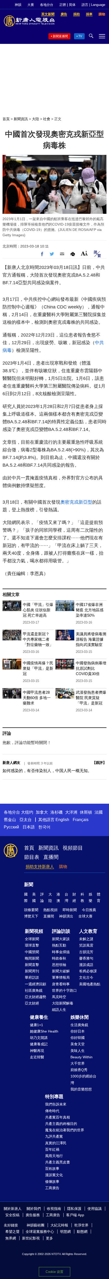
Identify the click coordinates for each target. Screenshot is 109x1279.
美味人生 (77, 1051)
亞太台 (26, 819)
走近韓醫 (37, 1057)
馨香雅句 (86, 958)
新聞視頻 (34, 931)
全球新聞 (32, 939)
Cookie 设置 (54, 1272)
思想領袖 (59, 965)
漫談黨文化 (54, 1175)
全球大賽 (85, 916)
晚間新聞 (32, 958)
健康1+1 (36, 1025)
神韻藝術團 (35, 1225)
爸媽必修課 (88, 971)
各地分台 (46, 5)
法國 (99, 812)
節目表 (31, 857)
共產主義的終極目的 (61, 1124)
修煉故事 (52, 1181)
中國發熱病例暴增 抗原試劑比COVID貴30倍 (91, 668)
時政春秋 (59, 958)
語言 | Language (93, 5)
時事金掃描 (61, 952)
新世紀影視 (31, 1238)
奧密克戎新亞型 (76, 502)
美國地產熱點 (89, 984)
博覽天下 (31, 916)
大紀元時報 (59, 1225)
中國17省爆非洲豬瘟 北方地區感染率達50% (89, 609)
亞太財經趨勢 (35, 997)
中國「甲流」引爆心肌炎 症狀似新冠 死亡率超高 (38, 609)
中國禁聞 (32, 952)
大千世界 (77, 1063)
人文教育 (88, 931)
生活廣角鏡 (79, 1025)
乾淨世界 (81, 1225)
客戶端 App (75, 1215)
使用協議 (94, 1209)
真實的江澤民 (55, 1143)
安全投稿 (12, 1215)
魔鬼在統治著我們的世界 (64, 1130)
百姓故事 (52, 1168)
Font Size (84, 253)
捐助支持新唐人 (40, 866)
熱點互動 (59, 945)
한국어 (44, 827)
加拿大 (42, 812)
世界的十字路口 (64, 990)
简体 (72, 5)
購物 (63, 866)
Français (80, 819)
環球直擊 (32, 945)
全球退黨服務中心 (40, 1232)
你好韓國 (77, 1038)
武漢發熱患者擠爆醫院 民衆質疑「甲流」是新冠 (91, 697)
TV (80, 36)
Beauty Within (81, 1057)
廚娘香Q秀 (78, 1070)
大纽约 (27, 812)
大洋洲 (71, 812)
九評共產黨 (54, 1136)
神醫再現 (37, 1051)
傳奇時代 (52, 1111)
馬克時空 (59, 997)
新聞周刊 (32, 971)
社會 (46, 119)
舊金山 (10, 819)
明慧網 (65, 1232)
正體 (62, 5)
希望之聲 (12, 1232)
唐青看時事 (61, 984)
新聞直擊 (32, 965)
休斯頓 (86, 812)
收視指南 (54, 1209)
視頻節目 (73, 848)
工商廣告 (52, 1188)
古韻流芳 (86, 952)
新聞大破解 (61, 971)
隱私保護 (74, 1209)
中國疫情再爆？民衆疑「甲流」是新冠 (38, 668)
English (62, 819)
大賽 (30, 5)
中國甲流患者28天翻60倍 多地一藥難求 (37, 697)
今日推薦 (89, 910)
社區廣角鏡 (34, 990)
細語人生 (59, 1010)
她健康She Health (44, 1031)
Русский (11, 827)
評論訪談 (61, 931)
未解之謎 (86, 939)
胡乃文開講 (39, 1038)
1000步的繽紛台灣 (83, 1079)
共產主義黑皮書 (57, 1162)
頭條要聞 (31, 910)
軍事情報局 (61, 977)
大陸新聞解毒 (62, 1003)
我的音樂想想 (81, 1089)
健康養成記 (39, 1044)
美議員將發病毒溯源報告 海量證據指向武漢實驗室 (91, 639)
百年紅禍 (52, 1149)
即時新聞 (70, 910)
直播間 (51, 857)
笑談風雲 (86, 945)
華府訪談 (32, 977)
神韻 (18, 5)
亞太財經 (32, 1003)
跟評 (99, 763)
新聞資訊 (21, 119)
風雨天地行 (54, 1156)
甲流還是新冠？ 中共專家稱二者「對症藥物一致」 (38, 639)
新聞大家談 (61, 939)
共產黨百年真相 (57, 1117)
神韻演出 (66, 916)
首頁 (6, 119)
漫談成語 (86, 965)
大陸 (35, 119)
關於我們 (34, 1209)
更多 (49, 1238)
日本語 (29, 827)
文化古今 (86, 977)
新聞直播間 (60, 36)
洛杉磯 (56, 812)
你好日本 (77, 1031)
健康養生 (39, 1017)
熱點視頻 (50, 910)
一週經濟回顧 (35, 984)
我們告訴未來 (55, 1104)
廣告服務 (33, 1215)
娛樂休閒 (79, 1017)
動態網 (82, 1232)
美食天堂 (77, 1044)
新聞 (28, 884)
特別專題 (54, 1096)
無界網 (10, 1238)
